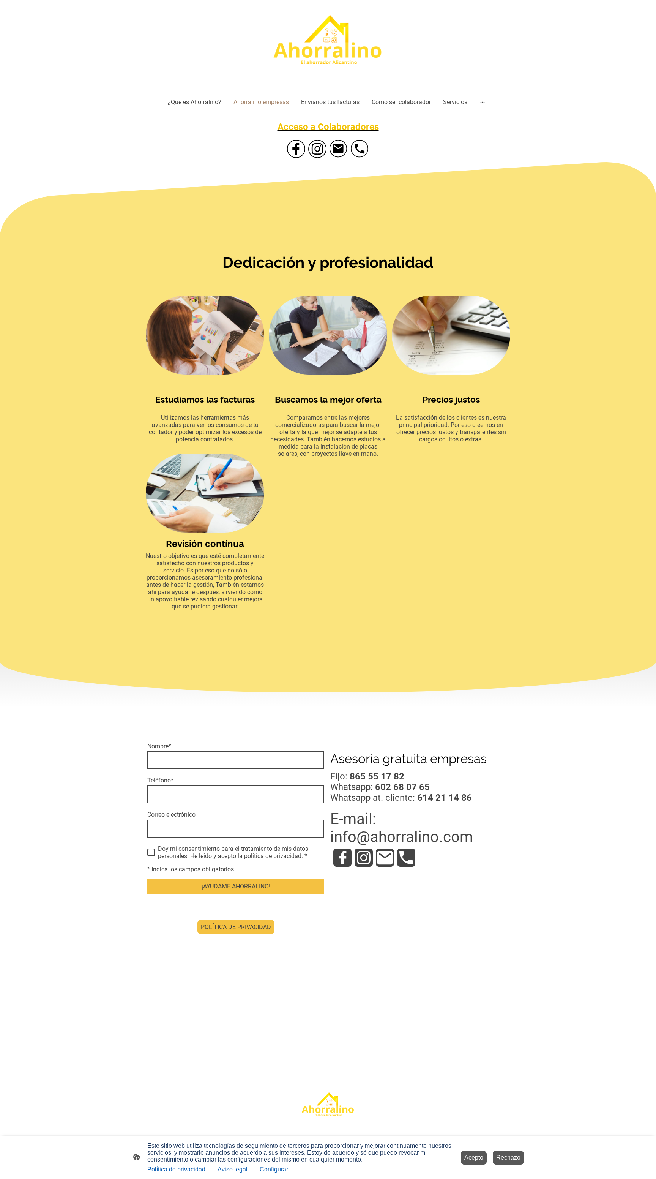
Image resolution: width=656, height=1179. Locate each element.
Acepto (473, 1157)
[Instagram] (317, 149)
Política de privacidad (176, 1169)
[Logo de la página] (328, 46)
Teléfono (160, 780)
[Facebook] (296, 149)
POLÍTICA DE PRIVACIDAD (236, 927)
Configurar (274, 1169)
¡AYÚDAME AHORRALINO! (236, 886)
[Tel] (360, 149)
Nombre (159, 746)
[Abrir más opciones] (482, 102)
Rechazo (508, 1157)
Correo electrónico (171, 814)
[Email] (339, 149)
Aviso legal (233, 1169)
